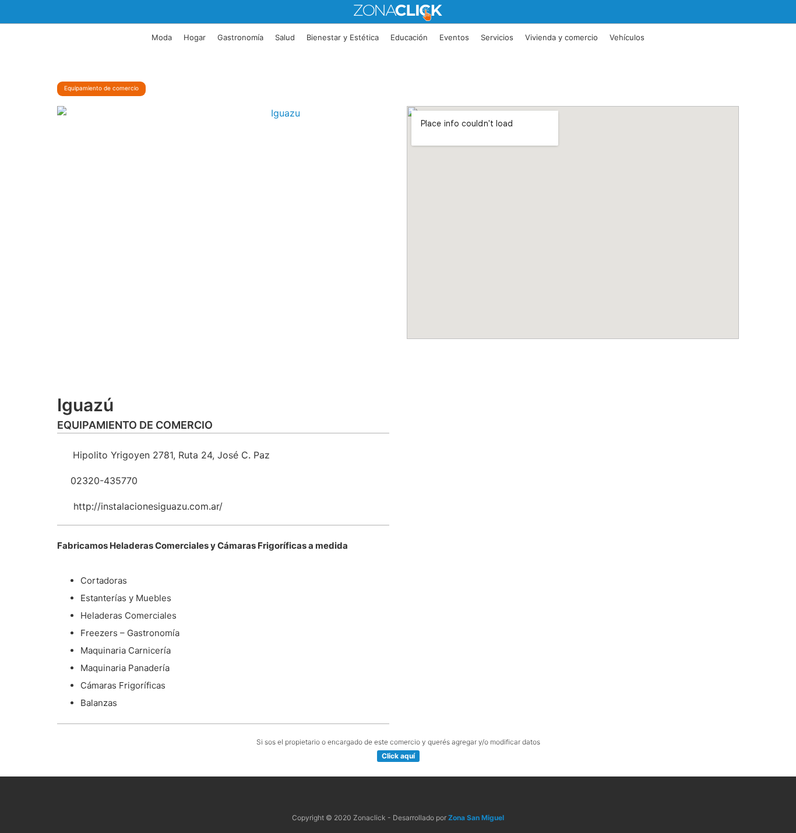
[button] (398, 756)
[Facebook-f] (384, 795)
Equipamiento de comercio (101, 87)
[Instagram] (411, 795)
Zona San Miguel (476, 817)
